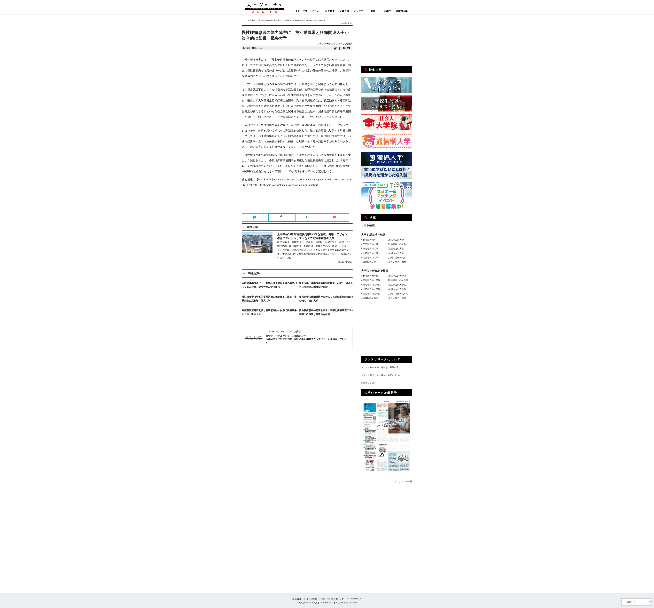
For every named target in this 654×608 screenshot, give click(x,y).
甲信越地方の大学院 (398, 280)
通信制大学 (402, 11)
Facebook (320, 598)
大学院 (387, 11)
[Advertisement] (297, 201)
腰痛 (248, 48)
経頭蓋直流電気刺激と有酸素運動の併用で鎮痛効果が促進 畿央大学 (269, 312)
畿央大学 (258, 48)
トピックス (301, 11)
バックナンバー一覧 (402, 481)
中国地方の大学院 (397, 289)
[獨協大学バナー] (386, 178)
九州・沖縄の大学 (397, 257)
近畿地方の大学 (370, 253)
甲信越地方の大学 (397, 244)
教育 (373, 11)
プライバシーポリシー (350, 598)
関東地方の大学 (370, 244)
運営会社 (296, 598)
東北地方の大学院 (397, 276)
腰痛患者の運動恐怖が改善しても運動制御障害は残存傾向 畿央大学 (326, 298)
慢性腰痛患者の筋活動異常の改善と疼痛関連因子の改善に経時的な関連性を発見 (326, 312)
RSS (305, 598)
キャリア (358, 11)
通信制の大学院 (370, 298)
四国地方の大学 (370, 257)
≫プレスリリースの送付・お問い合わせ (381, 375)
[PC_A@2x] (386, 208)
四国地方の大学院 (371, 293)
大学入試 (344, 11)
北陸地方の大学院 (397, 284)
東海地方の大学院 (371, 284)
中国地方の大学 (396, 253)
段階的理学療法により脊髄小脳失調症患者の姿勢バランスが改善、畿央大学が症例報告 (269, 285)
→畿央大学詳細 (344, 261)
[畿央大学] (257, 248)
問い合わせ (332, 598)
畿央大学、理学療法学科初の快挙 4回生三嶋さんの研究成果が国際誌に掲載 (326, 285)
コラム (315, 11)
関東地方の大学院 (371, 280)
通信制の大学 (369, 262)
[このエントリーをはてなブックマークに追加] (344, 48)
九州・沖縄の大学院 (398, 293)
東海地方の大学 (370, 248)
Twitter (311, 598)
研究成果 (330, 11)
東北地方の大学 (396, 239)
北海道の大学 (369, 239)
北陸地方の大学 (396, 248)
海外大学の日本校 (397, 262)
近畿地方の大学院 (371, 289)
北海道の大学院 (370, 276)
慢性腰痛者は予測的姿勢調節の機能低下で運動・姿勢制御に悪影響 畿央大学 (269, 298)
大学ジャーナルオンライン (327, 602)
